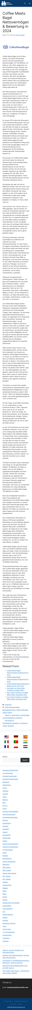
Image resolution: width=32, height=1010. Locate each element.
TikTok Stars (7, 929)
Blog (4, 803)
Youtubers (6, 938)
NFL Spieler (6, 876)
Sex (4, 911)
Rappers (5, 888)
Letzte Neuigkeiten (9, 861)
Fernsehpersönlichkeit (10, 817)
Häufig (5, 841)
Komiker (5, 856)
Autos (5, 797)
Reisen (5, 897)
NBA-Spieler (7, 870)
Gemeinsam (7, 823)
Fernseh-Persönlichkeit (10, 811)
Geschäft (6, 829)
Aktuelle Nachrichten (10, 776)
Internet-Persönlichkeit (10, 847)
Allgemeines (7, 785)
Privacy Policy (8, 1001)
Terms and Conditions (21, 1001)
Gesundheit (6, 835)
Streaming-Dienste (9, 923)
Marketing (6, 864)
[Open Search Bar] (25, 3)
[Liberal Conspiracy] (7, 3)
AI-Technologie (8, 773)
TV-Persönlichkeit (9, 932)
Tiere (4, 926)
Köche (5, 853)
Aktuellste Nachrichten (10, 779)
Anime (5, 788)
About (20, 1004)
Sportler (5, 920)
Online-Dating (7, 712)
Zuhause (6, 941)
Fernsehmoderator (9, 814)
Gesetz (5, 832)
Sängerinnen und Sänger (11, 903)
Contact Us (13, 1004)
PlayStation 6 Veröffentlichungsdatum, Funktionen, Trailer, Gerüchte (15, 723)
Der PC (5, 806)
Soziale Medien (8, 914)
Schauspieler (7, 906)
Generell (5, 826)
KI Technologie (8, 850)
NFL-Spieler (7, 879)
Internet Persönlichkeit (10, 844)
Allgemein (8, 705)
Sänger (5, 900)
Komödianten (7, 859)
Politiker (5, 882)
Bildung (5, 800)
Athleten (5, 791)
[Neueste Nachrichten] (10, 770)
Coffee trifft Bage (22, 710)
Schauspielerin (8, 909)
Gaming (5, 820)
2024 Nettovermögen (12, 707)
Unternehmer (7, 935)
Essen (5, 808)
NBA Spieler (7, 867)
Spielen (5, 917)
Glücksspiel (6, 838)
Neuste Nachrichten (9, 873)
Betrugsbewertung (9, 710)
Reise (4, 894)
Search (5, 757)
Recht (4, 891)
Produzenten (7, 885)
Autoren (5, 794)
